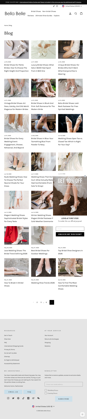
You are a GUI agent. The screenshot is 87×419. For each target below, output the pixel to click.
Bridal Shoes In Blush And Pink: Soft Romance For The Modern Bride (43, 106)
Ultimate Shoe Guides (43, 16)
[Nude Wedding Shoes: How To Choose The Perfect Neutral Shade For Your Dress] (16, 161)
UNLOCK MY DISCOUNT (70, 234)
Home (6, 25)
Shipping (48, 342)
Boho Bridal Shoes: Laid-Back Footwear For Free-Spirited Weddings (68, 106)
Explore (56, 16)
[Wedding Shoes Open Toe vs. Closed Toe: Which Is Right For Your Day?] (70, 123)
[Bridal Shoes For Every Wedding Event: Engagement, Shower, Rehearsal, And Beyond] (16, 123)
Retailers (47, 346)
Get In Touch (8, 335)
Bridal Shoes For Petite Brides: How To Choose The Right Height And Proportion (16, 68)
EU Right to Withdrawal (11, 360)
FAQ (5, 342)
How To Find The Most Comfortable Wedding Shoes (67, 286)
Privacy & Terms (9, 349)
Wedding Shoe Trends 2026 (43, 283)
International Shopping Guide (13, 346)
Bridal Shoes (36, 11)
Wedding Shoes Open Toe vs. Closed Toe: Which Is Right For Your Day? (70, 141)
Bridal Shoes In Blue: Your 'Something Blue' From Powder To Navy (42, 141)
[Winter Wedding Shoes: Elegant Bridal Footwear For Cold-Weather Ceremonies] (43, 200)
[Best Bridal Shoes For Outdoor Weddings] (43, 235)
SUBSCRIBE (63, 399)
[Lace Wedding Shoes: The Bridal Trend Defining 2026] (16, 235)
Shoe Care (7, 339)
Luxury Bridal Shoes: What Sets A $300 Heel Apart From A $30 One (42, 68)
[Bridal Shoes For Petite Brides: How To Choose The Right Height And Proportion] (16, 49)
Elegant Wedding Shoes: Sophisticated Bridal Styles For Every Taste (16, 218)
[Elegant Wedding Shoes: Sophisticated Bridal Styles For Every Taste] (16, 200)
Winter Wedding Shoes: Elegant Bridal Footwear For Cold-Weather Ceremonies (43, 218)
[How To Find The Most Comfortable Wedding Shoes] (70, 267)
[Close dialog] (85, 176)
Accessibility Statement (12, 363)
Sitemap (7, 356)
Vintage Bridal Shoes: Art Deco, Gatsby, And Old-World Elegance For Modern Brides (16, 106)
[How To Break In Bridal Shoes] (16, 267)
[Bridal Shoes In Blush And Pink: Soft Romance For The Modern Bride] (43, 88)
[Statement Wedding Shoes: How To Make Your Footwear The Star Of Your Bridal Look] (70, 161)
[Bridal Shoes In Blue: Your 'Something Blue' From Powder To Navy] (43, 123)
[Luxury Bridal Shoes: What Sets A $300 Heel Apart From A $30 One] (43, 49)
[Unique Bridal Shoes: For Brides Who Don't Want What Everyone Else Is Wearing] (70, 49)
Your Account (49, 335)
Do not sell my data (10, 353)
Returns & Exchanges (52, 339)
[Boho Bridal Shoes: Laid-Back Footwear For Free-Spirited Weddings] (70, 88)
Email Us (13, 392)
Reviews (31, 16)
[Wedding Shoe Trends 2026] (43, 267)
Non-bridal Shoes (49, 11)
